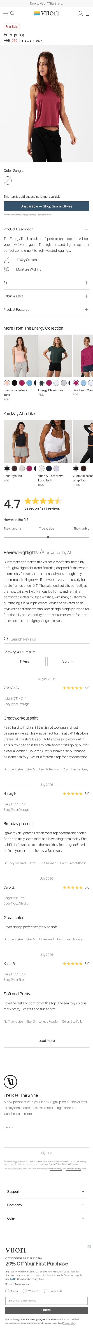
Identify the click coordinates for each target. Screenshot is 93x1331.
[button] (46, 229)
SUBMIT (46, 1310)
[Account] (80, 13)
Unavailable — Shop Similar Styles (46, 206)
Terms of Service (73, 1168)
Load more (46, 1040)
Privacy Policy (55, 1164)
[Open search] (12, 13)
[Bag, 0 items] (87, 13)
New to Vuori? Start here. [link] (46, 3)
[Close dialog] (89, 1247)
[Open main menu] (5, 13)
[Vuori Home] (46, 13)
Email (9, 1128)
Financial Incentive (70, 1164)
